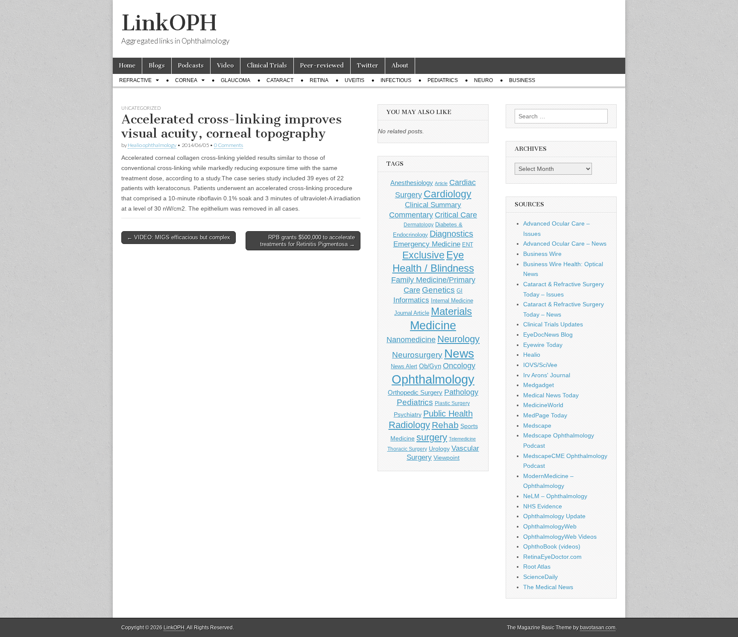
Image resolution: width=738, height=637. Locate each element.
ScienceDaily (540, 576)
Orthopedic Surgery (415, 392)
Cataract (279, 80)
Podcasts (191, 65)
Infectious (396, 80)
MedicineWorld (543, 405)
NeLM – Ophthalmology (555, 496)
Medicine (433, 325)
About (400, 65)
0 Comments (228, 145)
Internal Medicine (452, 301)
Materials (451, 311)
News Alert (404, 366)
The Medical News (548, 587)
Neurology (458, 339)
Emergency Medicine (426, 244)
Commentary (411, 214)
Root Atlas (537, 566)
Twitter (367, 65)
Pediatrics (443, 80)
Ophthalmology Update (554, 516)
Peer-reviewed (322, 65)
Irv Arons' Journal (546, 375)
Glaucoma (235, 80)
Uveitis (354, 80)
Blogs (157, 65)
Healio (531, 354)
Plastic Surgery (452, 403)
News (459, 353)
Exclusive (423, 255)
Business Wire (542, 253)
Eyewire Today (542, 344)
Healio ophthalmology (152, 145)
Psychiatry (408, 414)
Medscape (537, 425)
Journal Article (411, 313)
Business (522, 80)
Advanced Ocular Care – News (564, 243)
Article (441, 183)
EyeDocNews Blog (548, 334)
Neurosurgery (417, 354)
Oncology (459, 365)
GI (460, 291)
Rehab (445, 425)
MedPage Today (545, 415)
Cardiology (448, 194)
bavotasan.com (597, 628)
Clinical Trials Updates (553, 324)
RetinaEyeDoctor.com (552, 556)
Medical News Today (551, 395)
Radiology (409, 425)
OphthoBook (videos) (551, 546)
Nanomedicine (411, 339)
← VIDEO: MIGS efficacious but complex (178, 237)
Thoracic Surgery (407, 449)
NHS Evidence (542, 506)
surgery (431, 437)
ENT (467, 245)
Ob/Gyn (430, 366)
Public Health (448, 413)
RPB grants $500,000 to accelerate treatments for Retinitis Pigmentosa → (307, 240)
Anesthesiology (411, 182)
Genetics (438, 289)
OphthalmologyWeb (550, 526)
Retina (319, 80)
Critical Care (456, 215)
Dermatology (418, 225)
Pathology (461, 392)
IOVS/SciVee (540, 364)
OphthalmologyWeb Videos (560, 536)
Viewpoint (446, 457)
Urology (439, 448)
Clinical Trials (267, 65)
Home (127, 65)
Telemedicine (462, 438)
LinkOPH (169, 23)
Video (225, 65)
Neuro (483, 80)
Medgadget (538, 385)
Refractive (135, 80)
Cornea (186, 80)
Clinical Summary (433, 205)
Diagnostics (451, 233)
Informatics (411, 300)
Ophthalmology (433, 379)
